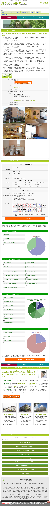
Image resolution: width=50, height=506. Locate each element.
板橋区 (32, 487)
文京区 (4, 490)
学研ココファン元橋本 (40, 414)
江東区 (4, 488)
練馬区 (46, 488)
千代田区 (35, 488)
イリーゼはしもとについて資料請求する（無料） (25, 218)
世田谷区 (24, 488)
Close (48, 502)
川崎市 (27, 490)
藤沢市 (31, 490)
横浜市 (24, 490)
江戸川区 (35, 487)
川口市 (11, 491)
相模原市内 (16, 386)
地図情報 (41, 17)
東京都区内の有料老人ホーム (18, 487)
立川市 (21, 490)
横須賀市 (38, 490)
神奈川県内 (30, 384)
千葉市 (42, 490)
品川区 (7, 488)
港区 (7, 490)
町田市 (17, 490)
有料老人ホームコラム (20, 483)
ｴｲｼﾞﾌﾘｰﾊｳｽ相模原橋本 (9, 414)
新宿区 (14, 488)
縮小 (43, 3)
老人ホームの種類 (28, 483)
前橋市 (22, 491)
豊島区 (39, 488)
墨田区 (21, 488)
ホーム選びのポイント (42, 483)
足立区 (25, 487)
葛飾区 (42, 487)
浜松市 (43, 491)
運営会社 (29, 484)
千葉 (3, 491)
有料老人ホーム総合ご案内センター (16, 3)
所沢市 (14, 491)
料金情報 (25, 17)
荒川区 (28, 487)
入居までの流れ (16, 484)
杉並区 (17, 488)
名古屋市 (35, 491)
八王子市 (13, 490)
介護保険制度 (34, 483)
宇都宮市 (18, 491)
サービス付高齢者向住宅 (38, 494)
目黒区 (10, 490)
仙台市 (32, 491)
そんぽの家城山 (25, 414)
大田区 (39, 487)
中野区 (42, 488)
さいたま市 (7, 491)
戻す (45, 3)
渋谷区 (11, 488)
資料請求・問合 (5, 503)
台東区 (28, 488)
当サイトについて (23, 484)
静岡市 (39, 491)
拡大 (47, 3)
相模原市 (34, 490)
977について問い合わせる (11, 396)
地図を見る (32, 100)
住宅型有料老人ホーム (31, 383)
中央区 (32, 488)
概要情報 (9, 17)
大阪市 (46, 491)
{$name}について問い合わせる (23, 82)
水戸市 (25, 491)
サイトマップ (34, 484)
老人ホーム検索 (12, 483)
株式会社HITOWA (17, 87)
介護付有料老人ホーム (21, 383)
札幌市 (29, 491)
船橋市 (46, 490)
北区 (45, 487)
